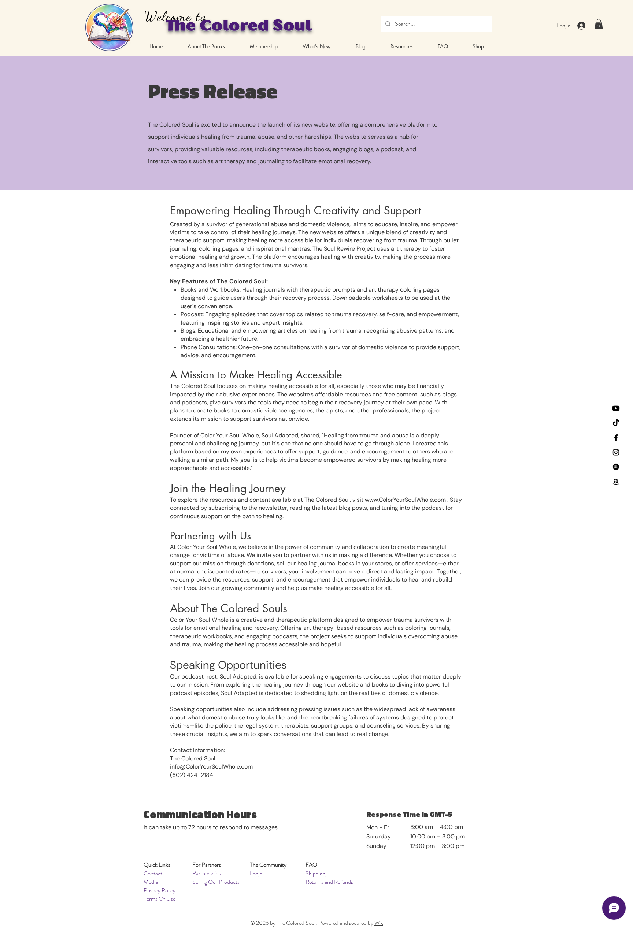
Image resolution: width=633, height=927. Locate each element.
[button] (599, 24)
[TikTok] (616, 423)
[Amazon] (616, 481)
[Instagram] (616, 452)
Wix (378, 923)
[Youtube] (616, 408)
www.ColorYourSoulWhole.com (405, 500)
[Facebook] (616, 437)
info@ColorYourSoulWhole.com (211, 766)
